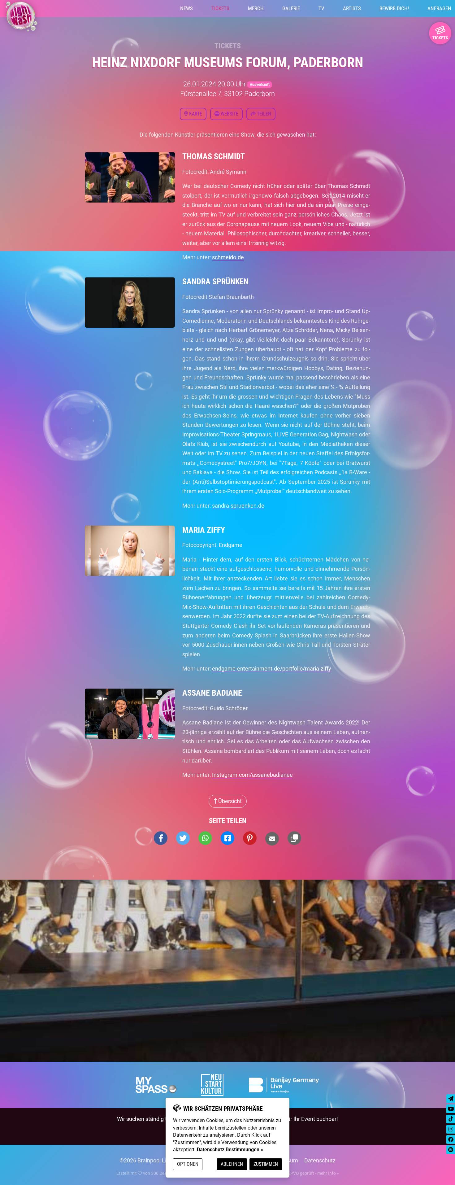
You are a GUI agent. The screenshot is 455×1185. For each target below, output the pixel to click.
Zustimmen (266, 1164)
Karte (195, 114)
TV (321, 8)
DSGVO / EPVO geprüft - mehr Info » (304, 1173)
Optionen (187, 1164)
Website (228, 114)
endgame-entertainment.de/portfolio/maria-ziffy (271, 668)
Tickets (220, 8)
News (186, 8)
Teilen (263, 114)
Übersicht (229, 801)
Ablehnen (232, 1164)
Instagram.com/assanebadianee (252, 775)
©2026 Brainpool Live (145, 1160)
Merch (256, 8)
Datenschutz (320, 1160)
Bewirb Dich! (394, 8)
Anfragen (439, 8)
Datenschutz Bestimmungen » (230, 1149)
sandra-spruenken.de (238, 505)
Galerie (291, 8)
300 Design (161, 1173)
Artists (352, 8)
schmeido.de (228, 257)
